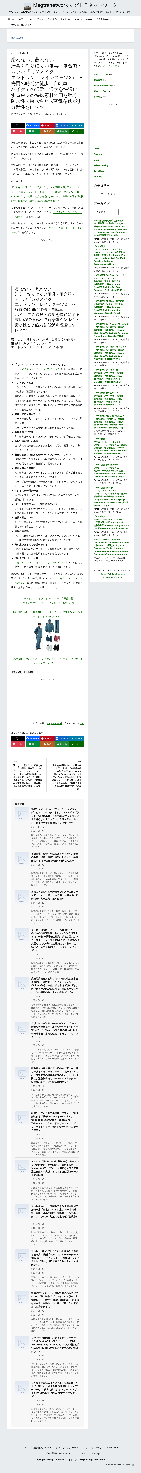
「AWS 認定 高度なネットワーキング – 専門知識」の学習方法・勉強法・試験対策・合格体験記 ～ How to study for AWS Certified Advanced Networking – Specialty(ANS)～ (111, 330)
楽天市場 (102, 19)
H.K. (82, 723)
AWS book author (113, 577)
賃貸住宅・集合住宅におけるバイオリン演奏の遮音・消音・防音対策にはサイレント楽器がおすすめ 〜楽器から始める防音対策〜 (54, 857)
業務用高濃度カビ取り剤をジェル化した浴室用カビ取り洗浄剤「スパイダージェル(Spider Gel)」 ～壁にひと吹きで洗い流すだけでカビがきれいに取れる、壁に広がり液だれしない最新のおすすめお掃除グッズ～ (54, 985)
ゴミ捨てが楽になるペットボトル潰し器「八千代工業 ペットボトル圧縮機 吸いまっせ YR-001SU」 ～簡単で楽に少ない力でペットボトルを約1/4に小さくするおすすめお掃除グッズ (55, 1389)
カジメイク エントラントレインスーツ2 (38, 369)
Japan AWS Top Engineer (113, 574)
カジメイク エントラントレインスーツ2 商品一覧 (47, 598)
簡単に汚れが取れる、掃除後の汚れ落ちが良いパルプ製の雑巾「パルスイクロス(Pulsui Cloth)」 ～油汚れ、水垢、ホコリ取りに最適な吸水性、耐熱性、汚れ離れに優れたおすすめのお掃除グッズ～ (55, 1299)
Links (96, 160)
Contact (98, 154)
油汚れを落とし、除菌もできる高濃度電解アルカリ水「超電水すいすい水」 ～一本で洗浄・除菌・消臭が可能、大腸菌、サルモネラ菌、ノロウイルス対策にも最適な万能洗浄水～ (54, 1213)
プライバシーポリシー (113, 66)
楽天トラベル (102, 91)
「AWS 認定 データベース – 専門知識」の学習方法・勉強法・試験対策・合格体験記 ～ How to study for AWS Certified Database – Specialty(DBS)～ (109, 376)
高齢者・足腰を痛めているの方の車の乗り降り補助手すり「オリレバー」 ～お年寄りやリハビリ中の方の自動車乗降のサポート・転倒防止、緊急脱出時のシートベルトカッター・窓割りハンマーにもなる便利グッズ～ (55, 1075)
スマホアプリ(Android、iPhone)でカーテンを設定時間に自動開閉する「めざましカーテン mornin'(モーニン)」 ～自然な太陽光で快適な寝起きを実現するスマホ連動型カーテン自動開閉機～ (55, 1168)
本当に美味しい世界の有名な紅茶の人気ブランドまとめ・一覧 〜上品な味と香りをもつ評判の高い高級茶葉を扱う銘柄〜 (55, 895)
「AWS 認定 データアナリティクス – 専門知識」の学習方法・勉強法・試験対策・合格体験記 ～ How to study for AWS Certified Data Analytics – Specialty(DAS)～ (110, 353)
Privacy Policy (101, 165)
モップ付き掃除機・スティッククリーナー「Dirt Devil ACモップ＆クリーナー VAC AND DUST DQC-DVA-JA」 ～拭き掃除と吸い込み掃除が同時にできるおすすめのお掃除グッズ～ (55, 1344)
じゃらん (100, 96)
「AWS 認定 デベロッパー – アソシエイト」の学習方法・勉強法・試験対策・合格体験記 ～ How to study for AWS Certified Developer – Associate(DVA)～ (109, 470)
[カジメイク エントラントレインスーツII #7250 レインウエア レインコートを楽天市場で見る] (47, 635)
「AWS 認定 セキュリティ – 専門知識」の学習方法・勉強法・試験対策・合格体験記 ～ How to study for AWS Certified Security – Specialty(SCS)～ (109, 399)
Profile (97, 149)
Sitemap (98, 176)
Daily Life (24, 53)
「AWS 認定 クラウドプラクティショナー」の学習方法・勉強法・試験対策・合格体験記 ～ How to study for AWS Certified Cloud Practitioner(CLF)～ (111, 522)
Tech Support (100, 171)
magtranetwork (54, 723)
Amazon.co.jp (83, 19)
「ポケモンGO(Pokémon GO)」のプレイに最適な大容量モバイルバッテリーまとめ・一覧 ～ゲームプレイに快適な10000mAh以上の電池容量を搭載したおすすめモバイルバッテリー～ (54, 1030)
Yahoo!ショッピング (20, 25)
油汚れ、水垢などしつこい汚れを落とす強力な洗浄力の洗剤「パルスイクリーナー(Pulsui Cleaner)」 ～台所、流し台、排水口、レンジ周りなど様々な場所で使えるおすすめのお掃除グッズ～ (55, 1258)
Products (61, 114)
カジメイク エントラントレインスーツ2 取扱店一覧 (47, 602)
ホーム (14, 53)
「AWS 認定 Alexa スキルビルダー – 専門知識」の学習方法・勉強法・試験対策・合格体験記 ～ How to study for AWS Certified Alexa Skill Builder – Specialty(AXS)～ (110, 422)
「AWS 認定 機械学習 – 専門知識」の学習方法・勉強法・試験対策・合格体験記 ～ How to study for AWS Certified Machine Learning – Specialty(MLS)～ (110, 307)
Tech (126, 1464)
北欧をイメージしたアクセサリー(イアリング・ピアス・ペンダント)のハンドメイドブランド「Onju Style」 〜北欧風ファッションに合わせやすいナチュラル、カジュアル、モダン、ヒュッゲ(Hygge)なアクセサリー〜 (55, 815)
